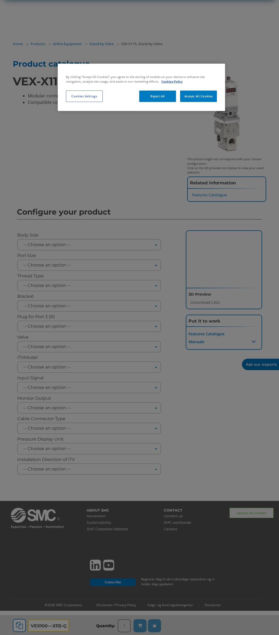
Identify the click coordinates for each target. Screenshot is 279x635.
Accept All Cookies (198, 96)
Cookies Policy (172, 81)
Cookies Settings (84, 96)
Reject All (157, 96)
